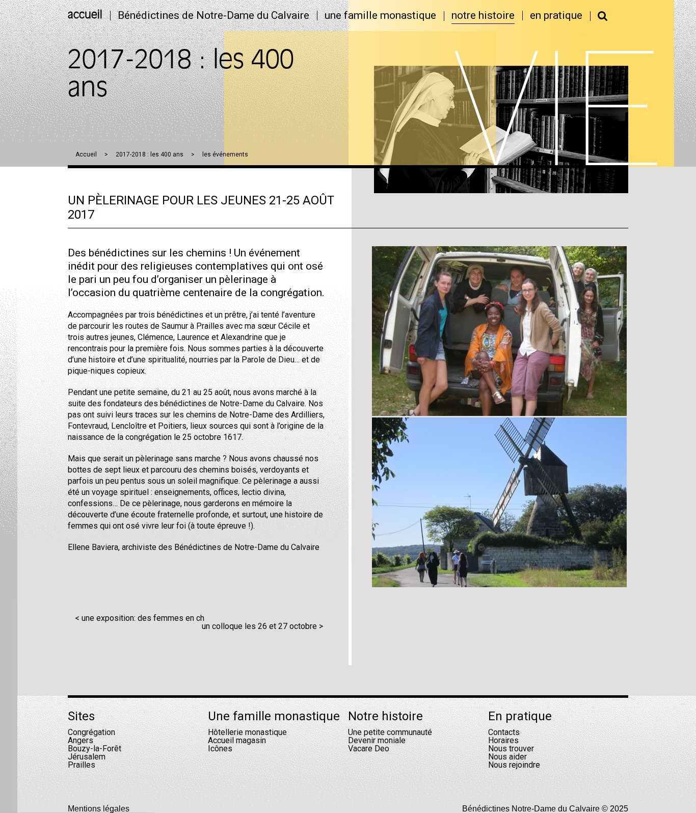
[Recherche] (603, 16)
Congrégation (91, 732)
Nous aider (507, 757)
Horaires (503, 740)
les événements (225, 154)
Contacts (504, 732)
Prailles (81, 765)
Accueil (86, 154)
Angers (80, 740)
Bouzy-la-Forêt (94, 748)
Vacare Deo (368, 748)
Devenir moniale (377, 740)
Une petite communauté (390, 732)
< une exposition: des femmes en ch (139, 618)
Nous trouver (511, 748)
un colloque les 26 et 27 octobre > (262, 626)
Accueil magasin (237, 740)
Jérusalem (86, 757)
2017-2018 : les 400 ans (149, 154)
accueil (85, 15)
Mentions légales (98, 808)
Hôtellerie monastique (247, 732)
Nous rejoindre (514, 765)
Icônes (220, 748)
